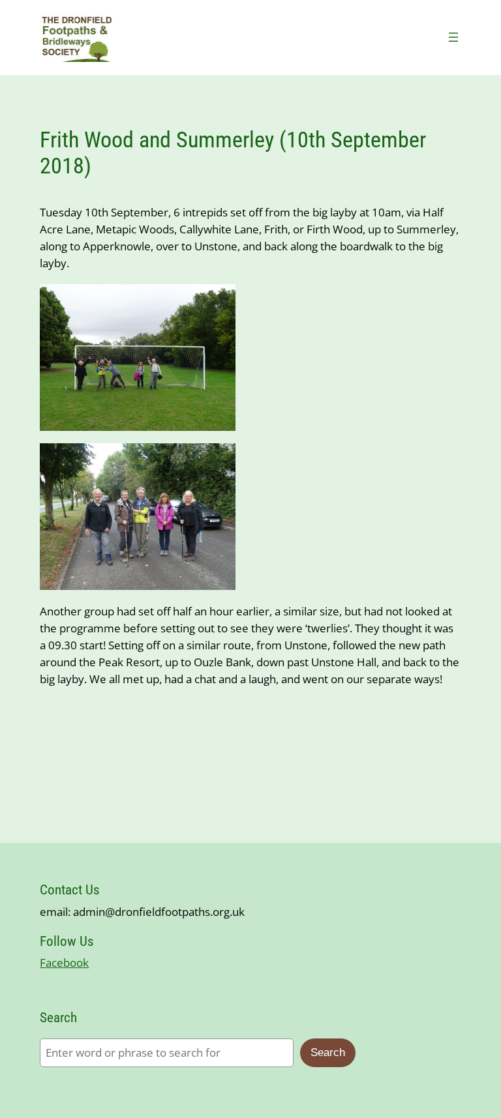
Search (328, 1052)
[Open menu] (453, 37)
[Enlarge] (219, 301)
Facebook (64, 962)
